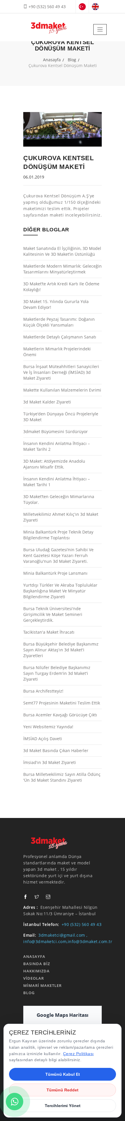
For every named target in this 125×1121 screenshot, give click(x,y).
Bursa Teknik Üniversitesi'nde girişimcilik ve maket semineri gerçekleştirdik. (52, 614)
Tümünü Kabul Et (62, 1074)
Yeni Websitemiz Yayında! (48, 726)
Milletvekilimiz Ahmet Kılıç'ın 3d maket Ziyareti (60, 517)
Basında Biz (36, 963)
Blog (72, 59)
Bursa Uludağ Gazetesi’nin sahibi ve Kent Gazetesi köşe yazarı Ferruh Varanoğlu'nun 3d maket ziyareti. (58, 555)
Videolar (33, 978)
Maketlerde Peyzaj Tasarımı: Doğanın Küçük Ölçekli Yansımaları (59, 322)
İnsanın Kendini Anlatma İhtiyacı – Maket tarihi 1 (56, 481)
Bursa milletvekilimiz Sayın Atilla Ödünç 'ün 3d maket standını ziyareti (62, 777)
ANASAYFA (34, 956)
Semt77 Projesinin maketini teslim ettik (61, 703)
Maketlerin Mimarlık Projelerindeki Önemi (57, 351)
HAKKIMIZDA (36, 971)
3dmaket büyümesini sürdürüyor (55, 431)
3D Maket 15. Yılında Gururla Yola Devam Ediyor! (56, 304)
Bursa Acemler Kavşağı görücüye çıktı (60, 715)
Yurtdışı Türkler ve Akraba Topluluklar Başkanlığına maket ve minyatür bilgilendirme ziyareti (60, 590)
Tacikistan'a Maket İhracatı (48, 632)
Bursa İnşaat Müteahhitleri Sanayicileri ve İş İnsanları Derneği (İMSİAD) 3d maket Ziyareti (61, 372)
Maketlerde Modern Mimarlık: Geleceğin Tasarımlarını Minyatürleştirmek (62, 269)
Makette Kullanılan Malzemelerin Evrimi (62, 390)
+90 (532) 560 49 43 (46, 6)
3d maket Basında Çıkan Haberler (55, 750)
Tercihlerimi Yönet (63, 1105)
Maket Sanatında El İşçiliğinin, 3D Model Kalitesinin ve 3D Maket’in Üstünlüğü (62, 251)
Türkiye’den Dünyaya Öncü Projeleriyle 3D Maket (60, 416)
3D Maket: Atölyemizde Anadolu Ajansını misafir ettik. (54, 464)
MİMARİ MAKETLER (42, 985)
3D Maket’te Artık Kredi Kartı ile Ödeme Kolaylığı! (61, 286)
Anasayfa (52, 59)
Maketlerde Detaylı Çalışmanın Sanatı (59, 337)
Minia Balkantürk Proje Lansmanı (55, 573)
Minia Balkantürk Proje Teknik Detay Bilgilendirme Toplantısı (58, 534)
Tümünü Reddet (62, 1090)
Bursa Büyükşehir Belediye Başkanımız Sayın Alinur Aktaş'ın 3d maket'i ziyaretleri (61, 649)
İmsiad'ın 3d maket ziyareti (49, 762)
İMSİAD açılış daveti (42, 738)
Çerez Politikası (78, 1053)
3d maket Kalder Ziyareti (47, 402)
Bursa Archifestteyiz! (43, 691)
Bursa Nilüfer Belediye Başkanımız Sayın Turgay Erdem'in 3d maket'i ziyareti (56, 673)
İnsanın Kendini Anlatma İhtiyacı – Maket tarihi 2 (56, 446)
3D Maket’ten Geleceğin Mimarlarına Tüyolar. (58, 499)
